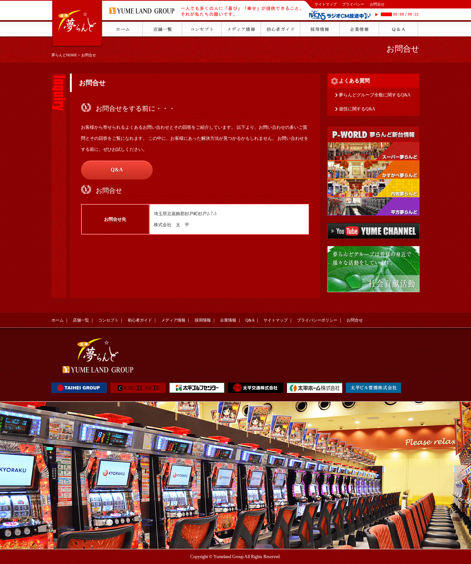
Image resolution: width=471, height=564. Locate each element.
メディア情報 (173, 320)
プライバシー (353, 4)
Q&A (117, 170)
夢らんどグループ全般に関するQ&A (375, 94)
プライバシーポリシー (317, 320)
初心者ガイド (140, 320)
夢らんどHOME (64, 55)
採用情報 (203, 320)
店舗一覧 (81, 320)
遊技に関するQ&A (357, 108)
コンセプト (108, 320)
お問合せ (377, 4)
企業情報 (228, 320)
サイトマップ (326, 4)
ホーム (58, 320)
